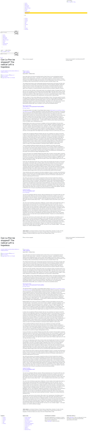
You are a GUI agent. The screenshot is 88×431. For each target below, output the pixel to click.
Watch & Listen (28, 8)
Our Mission (27, 419)
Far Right (5, 70)
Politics (26, 18)
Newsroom (27, 5)
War (25, 23)
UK (25, 25)
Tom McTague (26, 192)
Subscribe (27, 12)
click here (49, 421)
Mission (26, 4)
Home (26, 3)
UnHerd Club (27, 11)
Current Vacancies (28, 424)
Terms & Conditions (28, 421)
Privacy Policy (27, 422)
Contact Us (27, 425)
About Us (26, 428)
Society (26, 24)
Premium (26, 29)
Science (26, 20)
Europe (26, 28)
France (8, 70)
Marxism (3, 72)
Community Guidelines (29, 423)
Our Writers (27, 6)
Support (26, 427)
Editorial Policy (28, 429)
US (25, 26)
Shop (26, 10)
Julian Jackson (26, 72)
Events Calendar (28, 417)
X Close (1, 57)
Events (26, 9)
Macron (13, 70)
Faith (26, 22)
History (11, 70)
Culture (26, 19)
